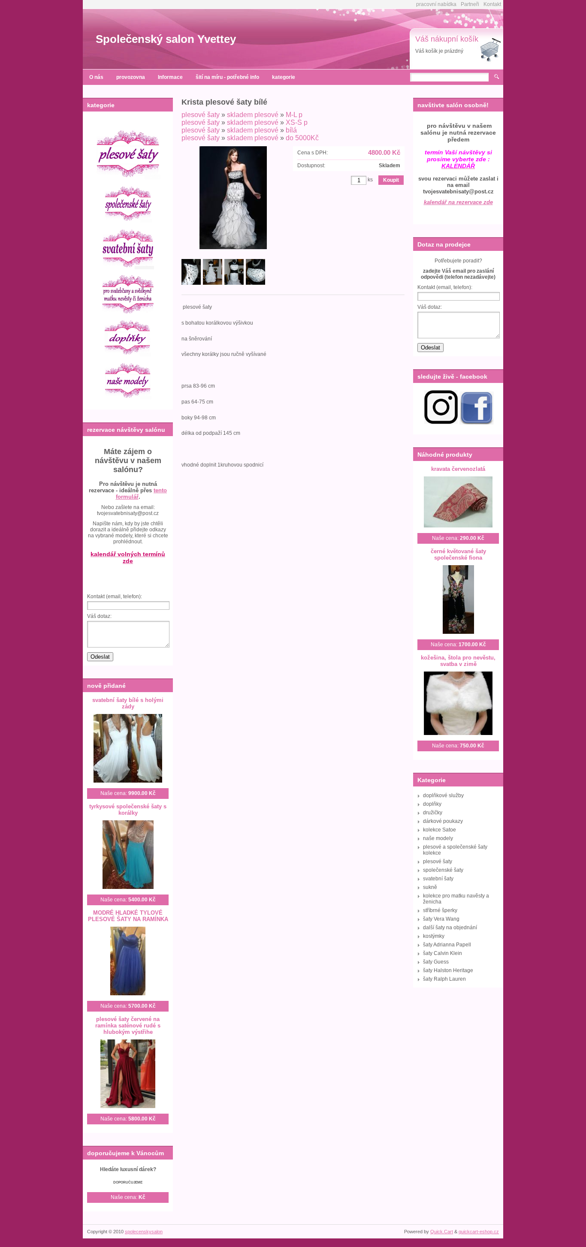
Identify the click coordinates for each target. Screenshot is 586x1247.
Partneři (470, 4)
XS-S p (297, 122)
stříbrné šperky (440, 910)
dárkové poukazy (443, 821)
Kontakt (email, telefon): (114, 596)
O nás (96, 77)
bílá (291, 130)
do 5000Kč (302, 138)
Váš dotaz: (99, 616)
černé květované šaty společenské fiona (458, 554)
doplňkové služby (443, 795)
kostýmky (433, 936)
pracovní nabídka (436, 4)
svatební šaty (438, 879)
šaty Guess (436, 962)
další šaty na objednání (450, 928)
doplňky (432, 804)
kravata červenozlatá (458, 469)
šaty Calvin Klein (442, 953)
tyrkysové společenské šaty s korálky (127, 809)
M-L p (294, 114)
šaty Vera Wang (441, 919)
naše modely (438, 838)
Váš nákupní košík (446, 39)
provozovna (130, 77)
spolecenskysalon (144, 1231)
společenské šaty (443, 870)
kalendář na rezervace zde (458, 202)
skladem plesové (252, 114)
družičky (432, 813)
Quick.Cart (441, 1231)
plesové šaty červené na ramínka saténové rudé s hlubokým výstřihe (127, 1025)
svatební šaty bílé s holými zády (127, 703)
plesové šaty (200, 114)
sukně (430, 887)
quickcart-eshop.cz (479, 1231)
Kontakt (492, 4)
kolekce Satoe (439, 830)
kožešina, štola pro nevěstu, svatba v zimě (458, 660)
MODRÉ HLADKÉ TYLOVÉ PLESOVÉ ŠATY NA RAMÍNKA (128, 916)
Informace (170, 77)
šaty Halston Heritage (448, 970)
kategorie (283, 77)
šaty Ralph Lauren (444, 979)
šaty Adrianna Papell (447, 945)
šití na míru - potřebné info (227, 77)
